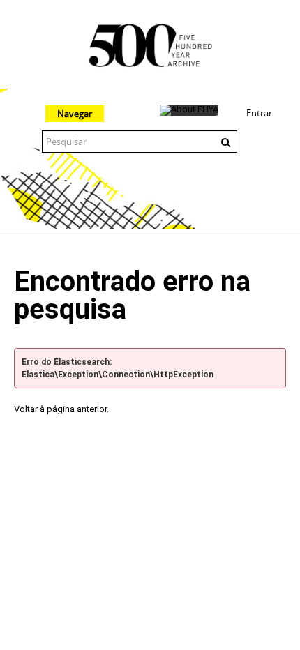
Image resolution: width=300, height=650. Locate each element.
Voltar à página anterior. (61, 409)
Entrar (259, 113)
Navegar (74, 113)
